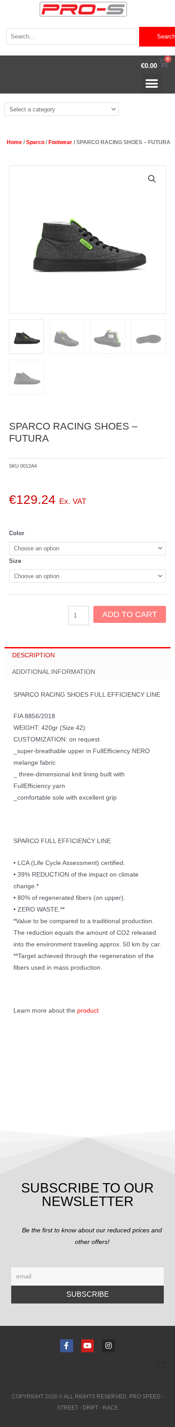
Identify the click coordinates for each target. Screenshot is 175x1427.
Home (14, 142)
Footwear (60, 142)
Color (16, 533)
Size (15, 561)
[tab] (87, 655)
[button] (151, 83)
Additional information (53, 671)
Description (33, 655)
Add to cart (129, 614)
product (88, 1010)
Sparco (35, 142)
